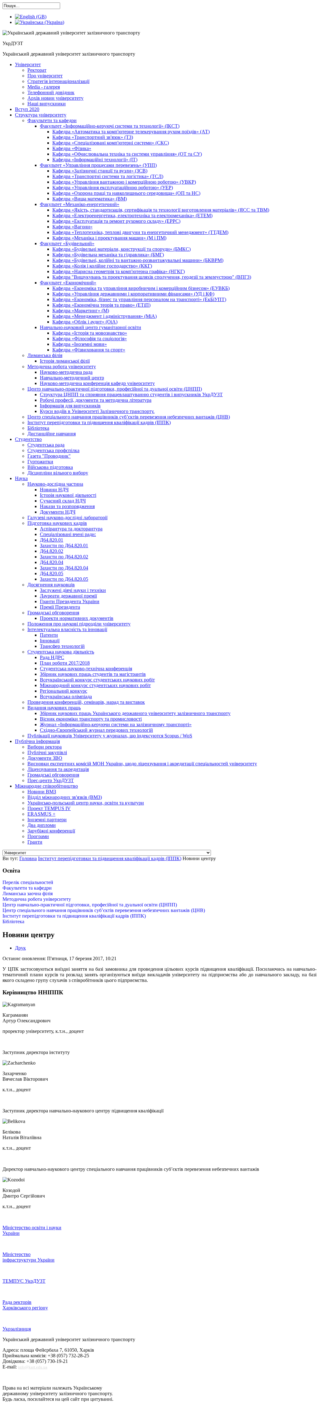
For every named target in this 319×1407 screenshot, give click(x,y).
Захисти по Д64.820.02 (64, 556)
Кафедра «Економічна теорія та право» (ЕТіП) (101, 305)
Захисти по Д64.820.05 (64, 579)
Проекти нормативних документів (76, 618)
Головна (28, 858)
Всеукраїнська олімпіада (66, 696)
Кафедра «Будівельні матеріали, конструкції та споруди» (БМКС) (121, 249)
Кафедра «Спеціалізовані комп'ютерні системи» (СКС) (110, 142)
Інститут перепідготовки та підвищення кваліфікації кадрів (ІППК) (99, 422)
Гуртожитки (40, 461)
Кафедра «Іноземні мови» (79, 344)
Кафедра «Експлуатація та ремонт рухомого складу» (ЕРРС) (116, 221)
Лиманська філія (44, 355)
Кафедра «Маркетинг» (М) (80, 310)
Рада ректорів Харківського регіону (25, 1304)
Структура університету (40, 114)
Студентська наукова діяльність (60, 651)
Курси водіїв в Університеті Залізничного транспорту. (97, 411)
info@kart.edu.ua (32, 1367)
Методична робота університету (61, 366)
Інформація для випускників (70, 405)
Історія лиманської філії (65, 361)
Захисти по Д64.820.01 (64, 545)
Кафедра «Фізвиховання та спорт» (88, 349)
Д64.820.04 (51, 562)
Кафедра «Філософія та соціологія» (89, 338)
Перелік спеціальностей (27, 882)
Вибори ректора (44, 746)
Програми (38, 836)
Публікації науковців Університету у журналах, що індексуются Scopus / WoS (109, 735)
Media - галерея (43, 86)
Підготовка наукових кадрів (57, 523)
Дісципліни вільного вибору (57, 472)
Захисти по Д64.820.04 (64, 568)
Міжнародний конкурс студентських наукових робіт (95, 685)
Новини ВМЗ (41, 791)
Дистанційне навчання (51, 433)
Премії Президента (60, 607)
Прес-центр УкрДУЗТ (50, 780)
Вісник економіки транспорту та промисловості (91, 719)
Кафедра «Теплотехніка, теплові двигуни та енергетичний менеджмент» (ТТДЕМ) (140, 232)
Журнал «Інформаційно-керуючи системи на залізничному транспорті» (116, 724)
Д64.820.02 (51, 551)
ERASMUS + (41, 814)
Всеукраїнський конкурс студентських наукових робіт (97, 679)
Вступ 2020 (27, 109)
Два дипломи (41, 825)
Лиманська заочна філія (27, 893)
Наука (21, 478)
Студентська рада (45, 444)
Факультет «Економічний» (68, 282)
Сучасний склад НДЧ (63, 500)
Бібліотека (38, 428)
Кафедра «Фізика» (71, 148)
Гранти (34, 842)
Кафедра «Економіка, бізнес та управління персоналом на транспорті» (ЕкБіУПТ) (139, 299)
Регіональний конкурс (63, 691)
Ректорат (36, 70)
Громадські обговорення (53, 774)
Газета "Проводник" (49, 456)
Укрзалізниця (16, 1328)
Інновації (50, 640)
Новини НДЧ (54, 489)
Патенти (49, 635)
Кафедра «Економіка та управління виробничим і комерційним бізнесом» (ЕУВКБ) (141, 288)
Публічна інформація (37, 741)
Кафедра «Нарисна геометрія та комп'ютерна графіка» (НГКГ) (118, 271)
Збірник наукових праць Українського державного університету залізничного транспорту (135, 713)
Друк (20, 948)
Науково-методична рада (66, 372)
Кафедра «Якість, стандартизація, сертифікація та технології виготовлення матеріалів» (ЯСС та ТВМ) (160, 210)
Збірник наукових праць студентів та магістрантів (93, 674)
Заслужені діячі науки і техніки (73, 590)
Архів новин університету (55, 98)
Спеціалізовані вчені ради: (68, 534)
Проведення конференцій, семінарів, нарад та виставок (86, 702)
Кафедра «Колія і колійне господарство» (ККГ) (102, 265)
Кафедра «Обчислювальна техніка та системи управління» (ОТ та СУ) (127, 154)
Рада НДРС (52, 657)
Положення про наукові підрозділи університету (79, 623)
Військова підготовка (50, 467)
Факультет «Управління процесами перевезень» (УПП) (98, 165)
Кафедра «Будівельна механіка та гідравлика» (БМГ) (108, 254)
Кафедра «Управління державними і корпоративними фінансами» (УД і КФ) (133, 293)
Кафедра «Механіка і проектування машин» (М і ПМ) (109, 238)
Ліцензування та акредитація (58, 769)
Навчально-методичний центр (72, 377)
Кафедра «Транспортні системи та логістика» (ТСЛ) (107, 176)
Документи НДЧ (57, 512)
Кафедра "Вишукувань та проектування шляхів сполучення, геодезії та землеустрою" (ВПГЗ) (151, 277)
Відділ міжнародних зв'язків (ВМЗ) (64, 797)
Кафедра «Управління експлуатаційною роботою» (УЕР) (112, 187)
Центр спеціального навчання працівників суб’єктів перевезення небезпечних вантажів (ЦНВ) (128, 416)
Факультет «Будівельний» (67, 243)
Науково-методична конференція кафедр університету (97, 383)
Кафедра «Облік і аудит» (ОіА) (84, 321)
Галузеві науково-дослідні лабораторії (67, 517)
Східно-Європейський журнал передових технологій (96, 730)
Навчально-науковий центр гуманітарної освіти (90, 327)
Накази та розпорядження (67, 506)
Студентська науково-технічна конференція (86, 668)
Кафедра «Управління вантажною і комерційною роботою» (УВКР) (124, 182)
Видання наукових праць (54, 707)
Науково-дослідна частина (55, 484)
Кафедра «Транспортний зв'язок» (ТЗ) (92, 137)
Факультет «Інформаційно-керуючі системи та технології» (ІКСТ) (109, 126)
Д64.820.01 (51, 540)
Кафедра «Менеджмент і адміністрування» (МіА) (104, 316)
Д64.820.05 (51, 573)
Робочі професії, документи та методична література (95, 400)
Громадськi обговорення (53, 612)
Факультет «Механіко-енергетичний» (79, 204)
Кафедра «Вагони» (72, 226)
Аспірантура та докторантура (71, 528)
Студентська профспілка (53, 450)
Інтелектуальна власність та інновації (67, 629)
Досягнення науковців (51, 584)
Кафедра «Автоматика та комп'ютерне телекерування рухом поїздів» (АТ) (131, 131)
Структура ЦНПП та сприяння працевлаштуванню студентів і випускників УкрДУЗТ (131, 394)
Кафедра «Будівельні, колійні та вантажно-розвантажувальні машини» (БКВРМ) (137, 260)
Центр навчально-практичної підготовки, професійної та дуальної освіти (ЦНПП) (114, 389)
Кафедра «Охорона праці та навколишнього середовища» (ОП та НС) (126, 193)
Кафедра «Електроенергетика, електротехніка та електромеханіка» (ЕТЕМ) (132, 215)
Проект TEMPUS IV (49, 808)
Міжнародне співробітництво (46, 786)
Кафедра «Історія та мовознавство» (89, 333)
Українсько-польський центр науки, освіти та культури (85, 802)
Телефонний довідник (50, 92)
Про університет (45, 75)
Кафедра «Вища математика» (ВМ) (89, 198)
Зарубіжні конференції (51, 830)
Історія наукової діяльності (68, 495)
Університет (28, 64)
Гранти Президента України (69, 601)
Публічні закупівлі (47, 752)
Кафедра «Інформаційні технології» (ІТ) (94, 159)
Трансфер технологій (62, 646)
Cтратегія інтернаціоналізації (58, 81)
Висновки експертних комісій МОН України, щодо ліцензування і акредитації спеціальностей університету (142, 763)
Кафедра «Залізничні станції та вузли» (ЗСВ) (99, 170)
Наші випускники (46, 103)
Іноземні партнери (47, 819)
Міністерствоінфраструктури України (28, 1257)
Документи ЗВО (44, 758)
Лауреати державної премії (68, 595)
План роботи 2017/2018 (65, 663)
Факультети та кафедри (52, 120)
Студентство (28, 439)
